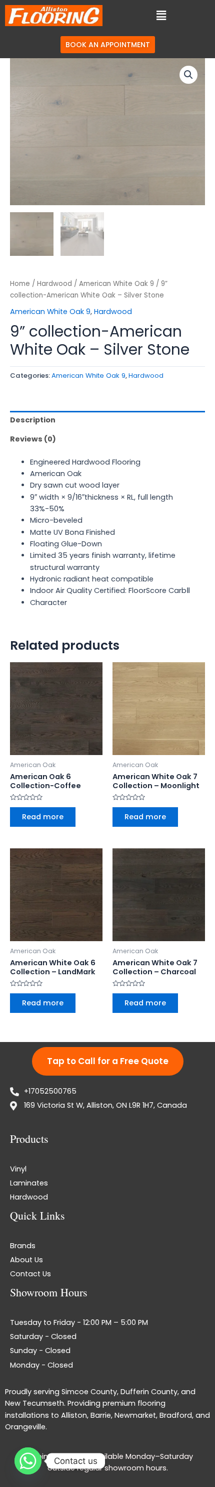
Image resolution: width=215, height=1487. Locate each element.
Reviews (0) (33, 439)
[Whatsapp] (28, 1460)
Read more (43, 817)
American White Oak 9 (116, 283)
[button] (161, 15)
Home (20, 283)
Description (33, 420)
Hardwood (54, 283)
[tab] (107, 420)
